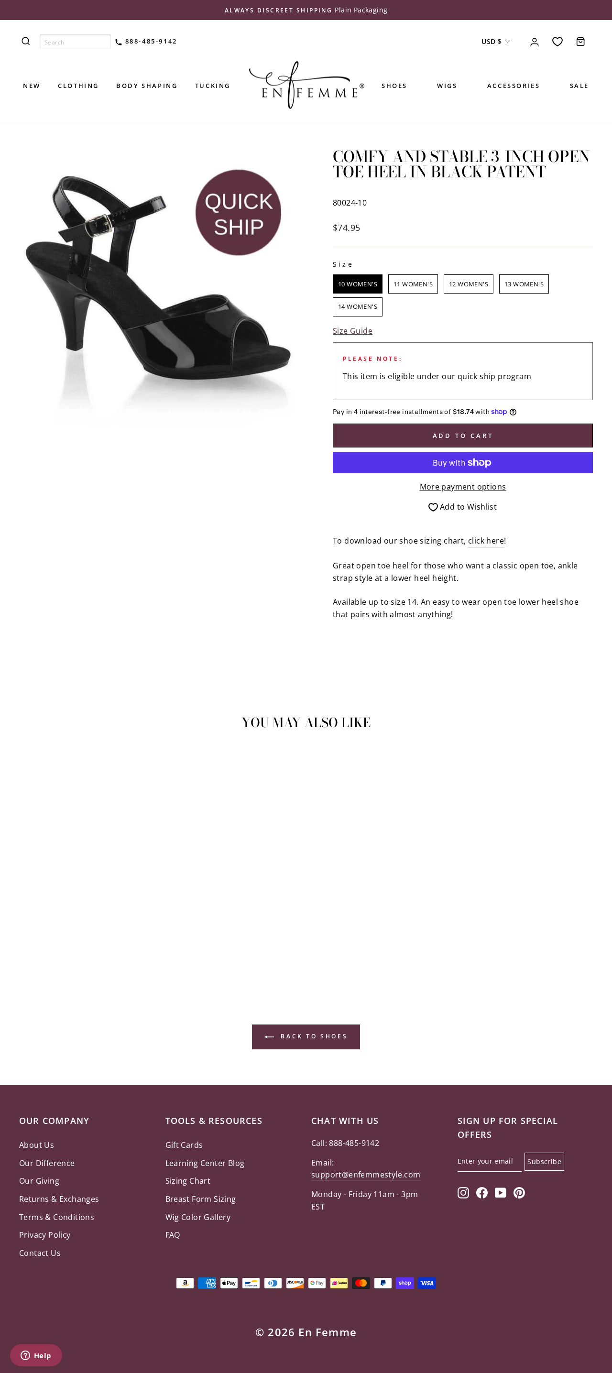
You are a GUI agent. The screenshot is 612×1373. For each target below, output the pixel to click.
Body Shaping (146, 85)
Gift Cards (184, 1145)
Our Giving (39, 1181)
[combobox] (75, 41)
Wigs (447, 85)
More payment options (463, 486)
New (32, 85)
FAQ (172, 1235)
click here (486, 540)
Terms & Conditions (56, 1217)
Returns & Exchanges (59, 1199)
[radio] (357, 284)
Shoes (394, 85)
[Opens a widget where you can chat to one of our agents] (36, 1356)
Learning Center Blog (205, 1163)
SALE (579, 85)
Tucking (212, 85)
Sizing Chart (188, 1181)
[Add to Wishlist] (30, 764)
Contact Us (40, 1253)
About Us (36, 1145)
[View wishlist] (557, 41)
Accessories (513, 85)
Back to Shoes (313, 1037)
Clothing (78, 85)
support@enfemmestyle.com (366, 1174)
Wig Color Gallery (198, 1217)
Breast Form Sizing (200, 1199)
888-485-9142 (149, 41)
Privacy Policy (45, 1235)
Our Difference (47, 1163)
